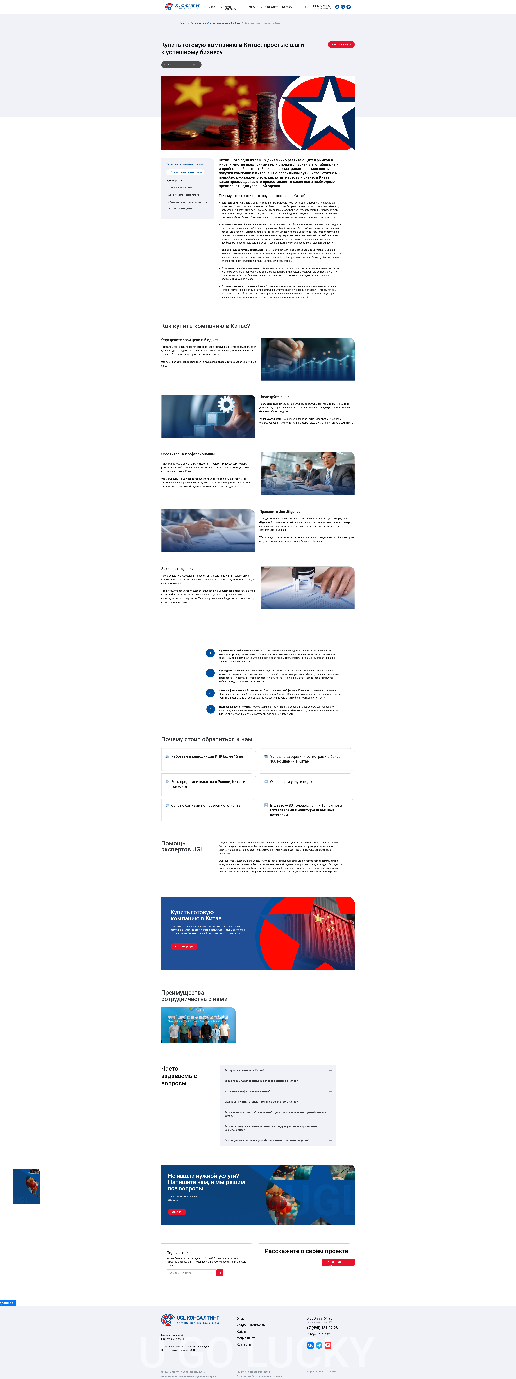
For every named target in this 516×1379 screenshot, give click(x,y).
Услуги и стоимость (230, 8)
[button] (221, 7)
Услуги (183, 23)
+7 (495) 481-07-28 (322, 1328)
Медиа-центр (246, 1338)
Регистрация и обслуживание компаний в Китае (216, 23)
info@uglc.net (318, 1334)
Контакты (287, 7)
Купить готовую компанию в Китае (263, 23)
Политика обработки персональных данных (259, 1376)
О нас (212, 7)
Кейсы (252, 7)
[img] (182, 6)
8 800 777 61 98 (321, 5)
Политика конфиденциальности (253, 1372)
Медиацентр (271, 7)
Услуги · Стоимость (251, 1325)
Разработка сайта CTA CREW (321, 1371)
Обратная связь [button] (334, 1263)
